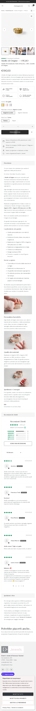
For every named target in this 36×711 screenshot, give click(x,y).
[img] (8, 461)
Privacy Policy (6, 707)
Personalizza (15, 132)
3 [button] (18, 586)
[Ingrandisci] (31, 16)
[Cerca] (29, 6)
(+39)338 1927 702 (6, 662)
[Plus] (32, 126)
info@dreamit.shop (6, 665)
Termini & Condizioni (17, 707)
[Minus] (3, 126)
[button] (31, 29)
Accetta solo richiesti (18, 698)
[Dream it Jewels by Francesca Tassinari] (18, 5)
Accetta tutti (18, 694)
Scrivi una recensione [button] (18, 443)
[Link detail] (2, 669)
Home (2, 10)
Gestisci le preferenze (18, 702)
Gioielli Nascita (9, 10)
